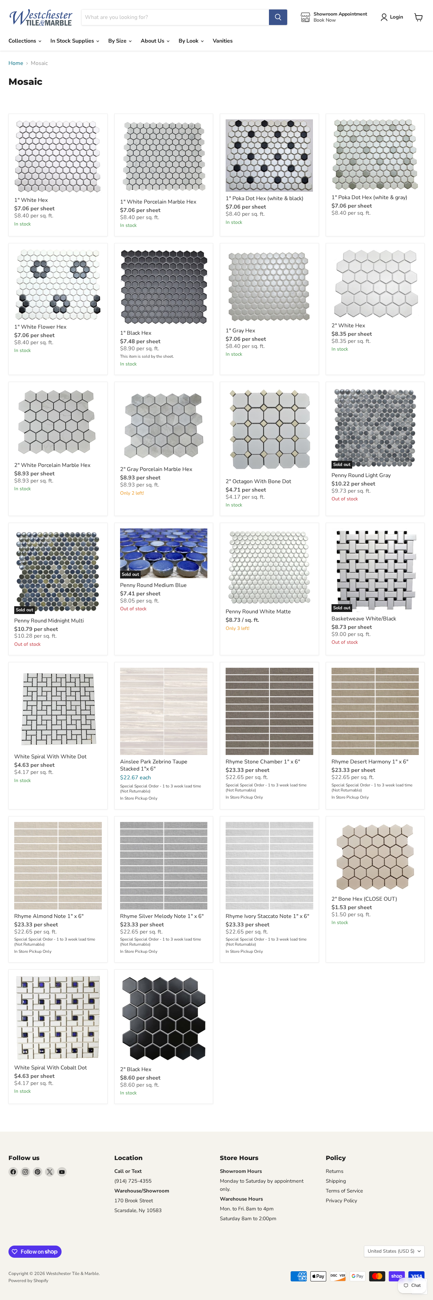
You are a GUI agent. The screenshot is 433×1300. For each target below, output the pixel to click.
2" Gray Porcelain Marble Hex (156, 469)
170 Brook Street (133, 1200)
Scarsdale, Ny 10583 (138, 1210)
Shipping (336, 1181)
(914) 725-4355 (133, 1181)
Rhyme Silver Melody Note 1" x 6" (162, 916)
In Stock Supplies (72, 41)
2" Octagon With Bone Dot (258, 481)
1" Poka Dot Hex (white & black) (264, 198)
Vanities (223, 41)
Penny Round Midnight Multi (49, 620)
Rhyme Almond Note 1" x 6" (49, 916)
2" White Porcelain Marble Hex (52, 465)
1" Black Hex (135, 333)
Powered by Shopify (28, 1281)
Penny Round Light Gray (361, 475)
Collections (23, 41)
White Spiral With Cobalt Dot (50, 1067)
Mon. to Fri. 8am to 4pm (247, 1208)
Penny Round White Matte (258, 611)
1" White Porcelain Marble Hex (158, 202)
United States (391, 1251)
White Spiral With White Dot (50, 756)
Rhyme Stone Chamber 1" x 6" (263, 761)
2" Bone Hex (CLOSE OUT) (364, 899)
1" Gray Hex (240, 330)
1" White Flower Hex (40, 327)
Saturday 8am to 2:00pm (248, 1218)
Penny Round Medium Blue (153, 585)
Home (15, 63)
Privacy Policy (341, 1200)
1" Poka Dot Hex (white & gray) (369, 197)
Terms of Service (344, 1190)
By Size (118, 41)
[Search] (278, 17)
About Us (153, 41)
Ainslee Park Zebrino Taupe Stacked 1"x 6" (153, 765)
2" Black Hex (135, 1069)
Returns (334, 1171)
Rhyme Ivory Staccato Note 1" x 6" (267, 916)
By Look (189, 41)
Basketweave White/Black (364, 618)
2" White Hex (348, 325)
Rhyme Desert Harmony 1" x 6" (370, 761)
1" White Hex (31, 200)
